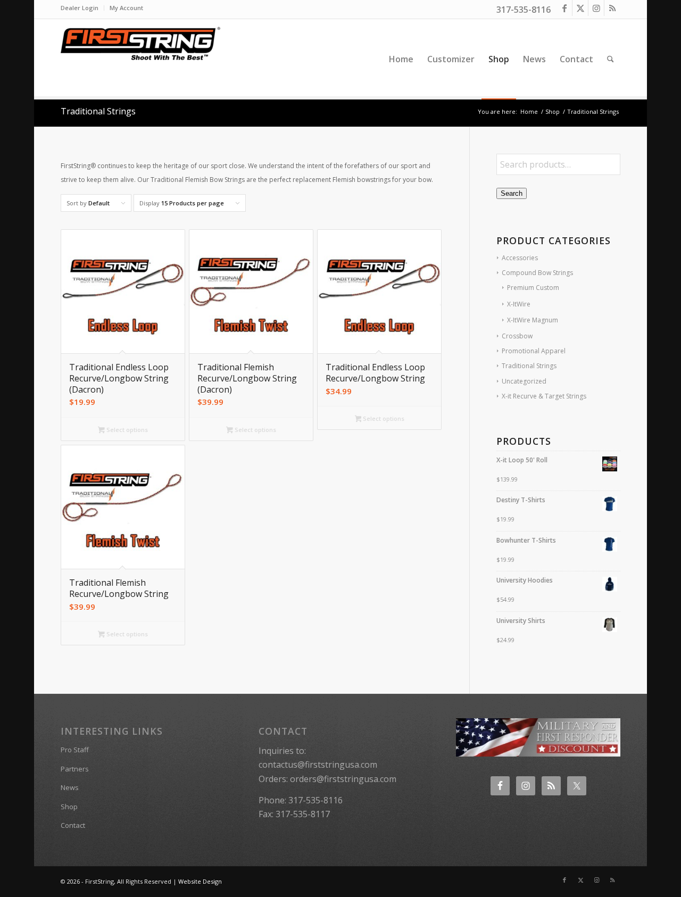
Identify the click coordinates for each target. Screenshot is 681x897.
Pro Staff (75, 749)
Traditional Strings (529, 365)
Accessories (520, 257)
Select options (126, 430)
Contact (73, 825)
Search (511, 193)
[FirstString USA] (140, 59)
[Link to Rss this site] (612, 8)
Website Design (200, 881)
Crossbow (517, 335)
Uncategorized (524, 381)
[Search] (610, 59)
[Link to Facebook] (564, 8)
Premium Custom (533, 287)
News (70, 787)
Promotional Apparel (534, 350)
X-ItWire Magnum (532, 320)
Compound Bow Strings (537, 272)
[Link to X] (580, 8)
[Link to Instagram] (596, 8)
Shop (69, 806)
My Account (126, 8)
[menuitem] (82, 8)
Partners (75, 769)
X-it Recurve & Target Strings (544, 396)
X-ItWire (518, 304)
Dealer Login (79, 8)
